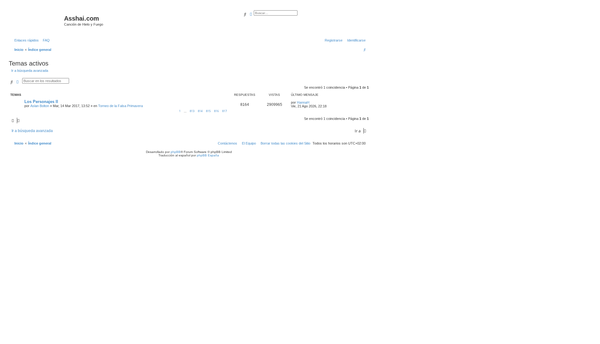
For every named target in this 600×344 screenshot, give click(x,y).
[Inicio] (37, 20)
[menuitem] (45, 40)
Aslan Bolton (39, 106)
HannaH (303, 102)
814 (200, 111)
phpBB (176, 152)
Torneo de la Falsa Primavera (120, 106)
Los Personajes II (41, 101)
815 (208, 111)
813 (192, 111)
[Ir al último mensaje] (311, 102)
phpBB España (208, 155)
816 (216, 111)
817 (224, 111)
